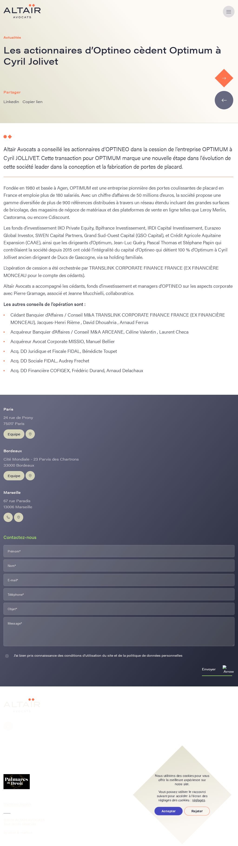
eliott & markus (20, 832)
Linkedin (11, 101)
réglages (198, 800)
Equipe (14, 433)
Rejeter (197, 811)
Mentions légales (17, 803)
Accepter (169, 811)
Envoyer (209, 669)
